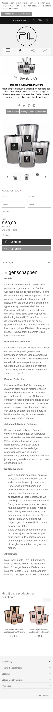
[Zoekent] (46, 20)
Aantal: (6, 235)
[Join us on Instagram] (34, 106)
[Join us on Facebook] (19, 106)
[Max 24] (26, 177)
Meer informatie (24, 14)
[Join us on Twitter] (24, 106)
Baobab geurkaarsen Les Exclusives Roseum (39, 630)
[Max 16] (15, 177)
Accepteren (9, 14)
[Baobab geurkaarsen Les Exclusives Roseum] (39, 615)
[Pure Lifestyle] (26, 36)
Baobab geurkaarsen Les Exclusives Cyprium (14, 630)
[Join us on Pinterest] (29, 106)
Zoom (26, 145)
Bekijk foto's (29, 78)
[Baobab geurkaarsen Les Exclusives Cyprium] (14, 615)
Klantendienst (20, 20)
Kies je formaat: (11, 190)
